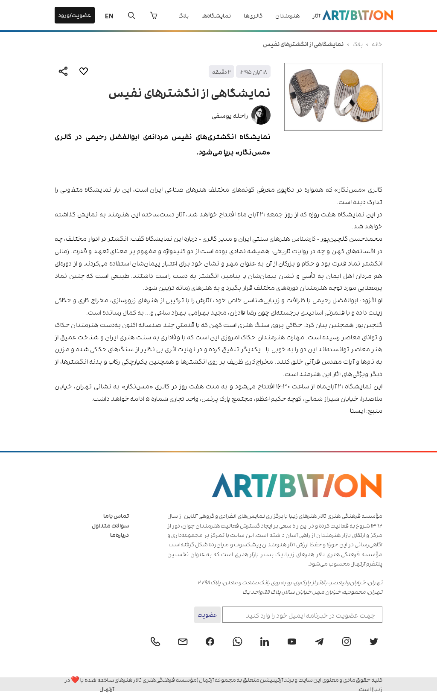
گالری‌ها (253, 15)
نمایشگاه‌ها (216, 15)
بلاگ (183, 15)
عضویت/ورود (74, 14)
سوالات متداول (110, 525)
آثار (316, 15)
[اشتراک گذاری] (63, 71)
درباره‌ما (119, 534)
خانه (377, 43)
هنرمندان (287, 15)
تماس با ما (116, 515)
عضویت (207, 614)
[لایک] (83, 71)
